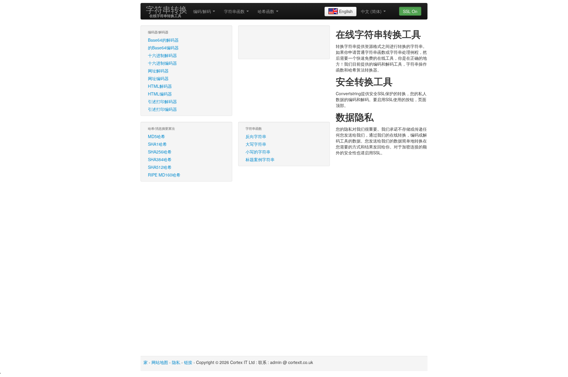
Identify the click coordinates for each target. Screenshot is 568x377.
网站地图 (159, 362)
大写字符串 (256, 144)
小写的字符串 (258, 152)
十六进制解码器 (162, 55)
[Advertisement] (90, 111)
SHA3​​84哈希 (160, 159)
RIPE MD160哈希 (164, 175)
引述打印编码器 (162, 109)
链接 (188, 362)
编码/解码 (202, 11)
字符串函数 (235, 11)
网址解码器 (158, 71)
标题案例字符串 (260, 159)
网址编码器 (158, 78)
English (346, 11)
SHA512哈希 (160, 167)
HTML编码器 (160, 94)
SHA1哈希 (157, 144)
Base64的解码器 (163, 40)
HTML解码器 (160, 86)
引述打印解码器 (162, 101)
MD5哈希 (156, 136)
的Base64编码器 (163, 48)
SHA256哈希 (160, 152)
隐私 (176, 362)
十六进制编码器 (162, 63)
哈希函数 (266, 11)
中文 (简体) (372, 11)
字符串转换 (166, 9)
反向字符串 (256, 136)
